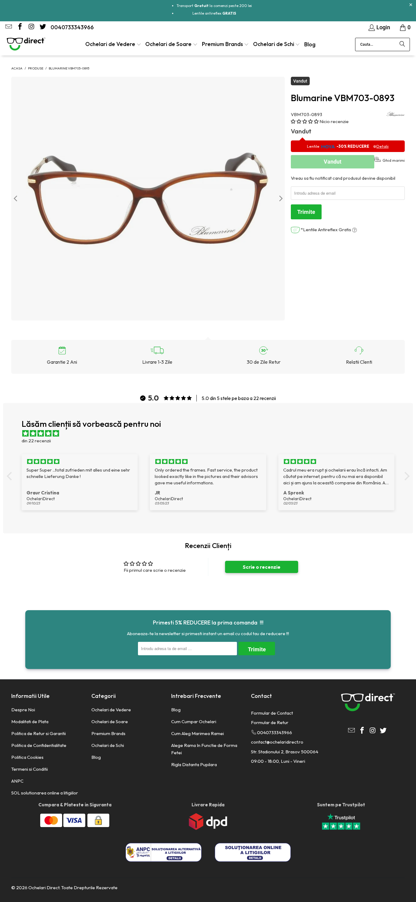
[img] (211, 433)
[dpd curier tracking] (208, 828)
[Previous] (16, 198)
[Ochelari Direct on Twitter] (42, 27)
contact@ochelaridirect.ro (277, 742)
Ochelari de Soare (109, 721)
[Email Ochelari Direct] (8, 27)
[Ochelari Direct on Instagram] (30, 27)
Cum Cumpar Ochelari (193, 721)
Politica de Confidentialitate (38, 745)
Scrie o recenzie (261, 567)
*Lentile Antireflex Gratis (326, 229)
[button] (113, 44)
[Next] (280, 198)
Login (383, 27)
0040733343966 (72, 27)
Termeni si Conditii (29, 769)
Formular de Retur (269, 722)
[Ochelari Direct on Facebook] (19, 27)
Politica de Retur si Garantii (38, 733)
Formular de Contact (272, 713)
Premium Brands (108, 733)
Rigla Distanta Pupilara (194, 764)
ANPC (17, 781)
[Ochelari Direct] (26, 44)
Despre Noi (23, 710)
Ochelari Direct (43, 887)
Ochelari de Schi (107, 745)
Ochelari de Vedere (111, 710)
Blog (96, 757)
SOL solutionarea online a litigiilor (44, 793)
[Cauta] (402, 44)
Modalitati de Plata (29, 721)
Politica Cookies (27, 757)
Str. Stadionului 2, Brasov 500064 (284, 752)
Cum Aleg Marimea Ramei (197, 733)
